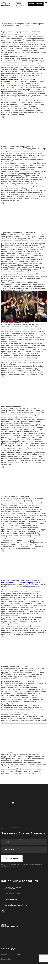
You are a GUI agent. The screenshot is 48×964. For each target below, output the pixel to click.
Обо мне (5, 937)
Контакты (5, 943)
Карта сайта (6, 959)
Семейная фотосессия (12, 935)
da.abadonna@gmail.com (16, 905)
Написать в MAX (12, 899)
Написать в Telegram (13, 894)
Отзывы (4, 941)
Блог (3, 939)
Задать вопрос (35, 4)
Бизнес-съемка (8, 932)
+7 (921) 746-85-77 (13, 888)
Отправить (12, 859)
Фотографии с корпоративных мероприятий (19, 583)
